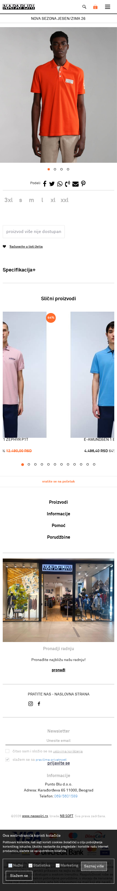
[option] (58, 19)
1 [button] (25, 464)
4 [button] (44, 464)
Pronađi (58, 670)
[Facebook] (45, 184)
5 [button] (51, 464)
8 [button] (71, 464)
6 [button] (58, 464)
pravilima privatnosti (51, 760)
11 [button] (90, 464)
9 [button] (77, 464)
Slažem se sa (40, 760)
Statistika (41, 865)
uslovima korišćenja (68, 751)
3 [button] (38, 464)
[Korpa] (95, 12)
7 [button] (64, 464)
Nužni (18, 865)
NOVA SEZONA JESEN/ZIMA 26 (58, 19)
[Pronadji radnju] (58, 600)
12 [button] (97, 464)
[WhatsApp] (60, 184)
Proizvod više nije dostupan (33, 231)
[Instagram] (31, 704)
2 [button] (31, 464)
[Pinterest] (83, 184)
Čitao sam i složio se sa (48, 751)
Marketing (69, 865)
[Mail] (75, 184)
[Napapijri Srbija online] (19, 6)
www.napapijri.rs (35, 816)
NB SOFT (66, 816)
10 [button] (84, 464)
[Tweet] (52, 184)
